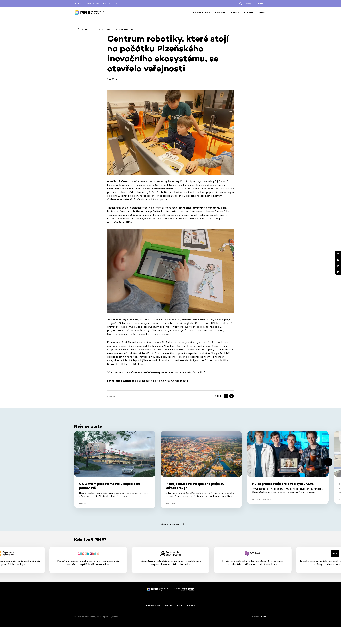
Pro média (78, 3)
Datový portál (108, 3)
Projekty (191, 605)
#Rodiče (111, 396)
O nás (262, 12)
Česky (248, 3)
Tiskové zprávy (92, 3)
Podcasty (169, 605)
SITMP (264, 617)
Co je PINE (199, 372)
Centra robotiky (180, 380)
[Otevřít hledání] (240, 3)
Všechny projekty (170, 524)
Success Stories (154, 605)
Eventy (180, 605)
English (260, 3)
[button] (328, 462)
